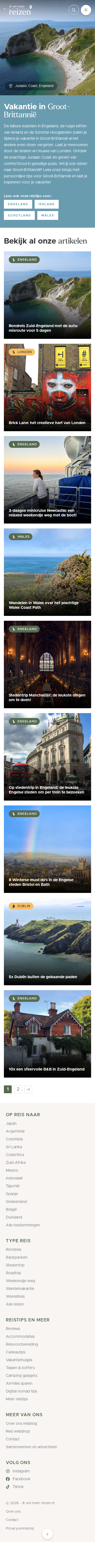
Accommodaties (20, 1337)
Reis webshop (18, 1431)
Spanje (12, 1194)
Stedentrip (15, 1265)
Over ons (13, 1511)
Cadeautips (15, 1352)
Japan (11, 1123)
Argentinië (15, 1131)
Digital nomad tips (21, 1391)
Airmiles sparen (19, 1383)
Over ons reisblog (21, 1423)
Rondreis (13, 1250)
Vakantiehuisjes (19, 1360)
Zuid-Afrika (16, 1163)
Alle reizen (15, 1304)
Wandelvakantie (20, 1289)
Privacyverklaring (20, 1528)
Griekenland (16, 1202)
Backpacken (17, 1257)
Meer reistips (17, 1399)
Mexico (12, 1170)
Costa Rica (15, 1155)
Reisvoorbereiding (22, 1344)
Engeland (18, 204)
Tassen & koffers (20, 1368)
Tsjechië (12, 1186)
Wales (47, 215)
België (11, 1209)
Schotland (19, 215)
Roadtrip (13, 1273)
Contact (13, 1439)
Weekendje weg (20, 1281)
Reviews (13, 1329)
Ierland (46, 204)
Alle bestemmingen (23, 1225)
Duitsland (14, 1217)
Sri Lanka (14, 1147)
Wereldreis (15, 1296)
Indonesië (14, 1178)
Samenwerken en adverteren (31, 1447)
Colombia (14, 1139)
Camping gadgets (21, 1376)
